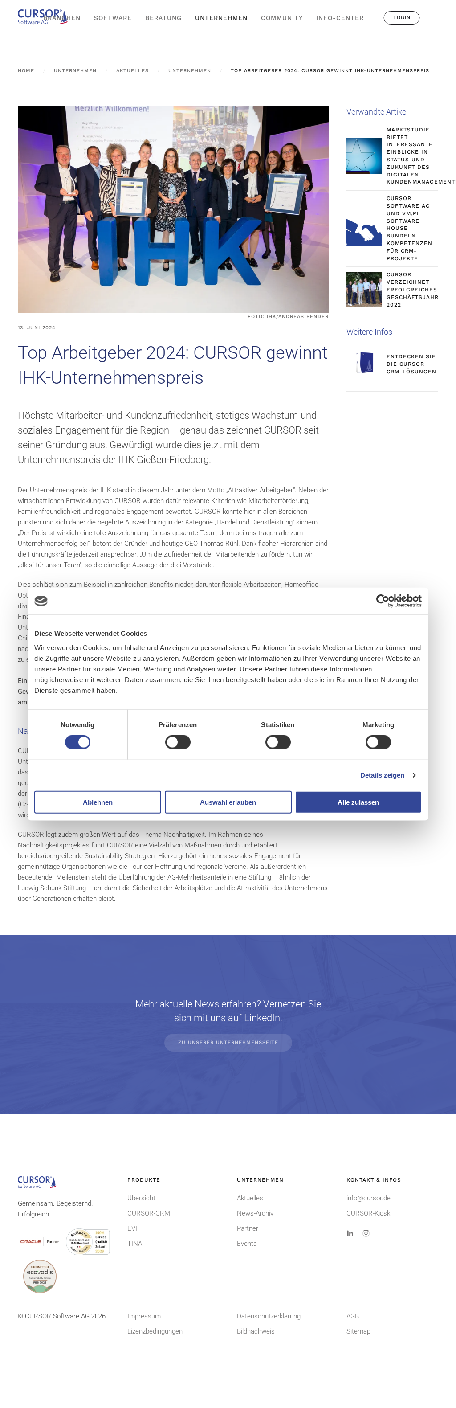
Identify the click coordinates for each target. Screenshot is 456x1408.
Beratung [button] (163, 17)
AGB (352, 1316)
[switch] (178, 742)
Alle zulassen (358, 802)
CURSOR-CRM (148, 1213)
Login (402, 17)
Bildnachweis (256, 1331)
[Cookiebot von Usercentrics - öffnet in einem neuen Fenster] (383, 601)
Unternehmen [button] (221, 17)
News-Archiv (255, 1213)
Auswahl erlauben (228, 802)
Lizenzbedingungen (155, 1331)
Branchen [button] (62, 17)
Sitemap (358, 1331)
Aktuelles (250, 1198)
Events (247, 1244)
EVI (132, 1228)
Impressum (144, 1316)
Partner (247, 1228)
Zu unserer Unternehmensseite (228, 1042)
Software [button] (113, 17)
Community (282, 17)
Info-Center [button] (340, 17)
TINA (134, 1244)
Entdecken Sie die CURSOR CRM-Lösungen (411, 364)
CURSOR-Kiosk (368, 1213)
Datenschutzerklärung (269, 1316)
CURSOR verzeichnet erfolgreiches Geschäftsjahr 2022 (413, 289)
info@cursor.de (368, 1198)
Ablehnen (98, 802)
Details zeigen (382, 775)
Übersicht (141, 1198)
